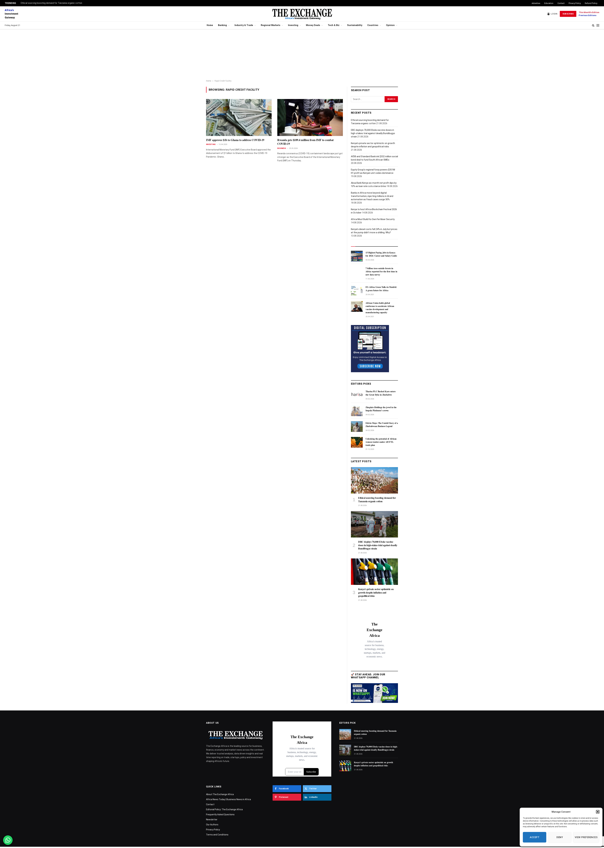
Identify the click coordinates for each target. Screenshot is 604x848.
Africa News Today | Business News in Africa (228, 799)
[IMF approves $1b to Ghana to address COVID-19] (239, 117)
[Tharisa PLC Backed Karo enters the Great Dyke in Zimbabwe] (357, 395)
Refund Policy (591, 3)
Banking (222, 25)
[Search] (593, 25)
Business (281, 148)
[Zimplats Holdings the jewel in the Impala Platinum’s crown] (357, 410)
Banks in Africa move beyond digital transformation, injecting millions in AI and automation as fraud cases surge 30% (372, 196)
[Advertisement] (302, 55)
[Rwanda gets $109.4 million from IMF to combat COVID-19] (310, 117)
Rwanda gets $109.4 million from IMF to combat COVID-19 (305, 142)
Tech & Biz (333, 25)
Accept (534, 837)
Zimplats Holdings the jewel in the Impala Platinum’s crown (381, 409)
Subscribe (568, 14)
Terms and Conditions (217, 834)
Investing (293, 25)
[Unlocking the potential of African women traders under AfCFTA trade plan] (357, 442)
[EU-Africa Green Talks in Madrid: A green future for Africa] (357, 290)
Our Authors (212, 824)
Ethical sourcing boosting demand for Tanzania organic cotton (51, 3)
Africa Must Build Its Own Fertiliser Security (373, 219)
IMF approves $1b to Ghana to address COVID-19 (235, 140)
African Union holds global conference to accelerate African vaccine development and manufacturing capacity (380, 307)
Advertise (536, 3)
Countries (372, 25)
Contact (561, 3)
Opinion (390, 25)
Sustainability (354, 25)
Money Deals (313, 25)
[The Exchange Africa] (302, 13)
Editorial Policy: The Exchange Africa (224, 809)
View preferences (586, 837)
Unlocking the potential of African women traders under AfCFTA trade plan (381, 442)
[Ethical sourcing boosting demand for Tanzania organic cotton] (374, 480)
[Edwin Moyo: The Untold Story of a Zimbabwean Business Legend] (357, 426)
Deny (559, 837)
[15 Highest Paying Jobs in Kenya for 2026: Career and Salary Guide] (357, 256)
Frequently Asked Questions (220, 814)
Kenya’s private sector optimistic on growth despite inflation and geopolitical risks (376, 592)
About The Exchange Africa (220, 794)
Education (548, 3)
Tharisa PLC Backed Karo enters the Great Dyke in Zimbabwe (381, 393)
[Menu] (597, 25)
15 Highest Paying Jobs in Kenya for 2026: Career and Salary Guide (381, 254)
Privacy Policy (575, 3)
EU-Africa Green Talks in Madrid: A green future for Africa (381, 288)
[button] (597, 811)
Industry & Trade (244, 25)
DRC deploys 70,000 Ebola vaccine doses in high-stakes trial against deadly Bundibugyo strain (373, 133)
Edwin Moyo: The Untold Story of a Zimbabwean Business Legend (382, 424)
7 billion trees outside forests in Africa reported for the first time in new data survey (381, 271)
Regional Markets (270, 25)
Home (210, 25)
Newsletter (211, 819)
